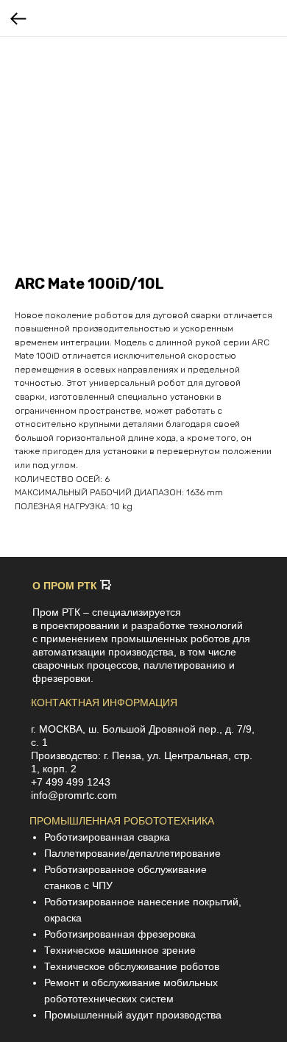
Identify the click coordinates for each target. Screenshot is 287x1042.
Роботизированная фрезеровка (120, 934)
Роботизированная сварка (107, 837)
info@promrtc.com (74, 795)
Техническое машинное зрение (120, 950)
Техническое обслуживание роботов (131, 966)
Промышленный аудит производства (133, 1015)
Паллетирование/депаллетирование (132, 853)
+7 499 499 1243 (70, 782)
